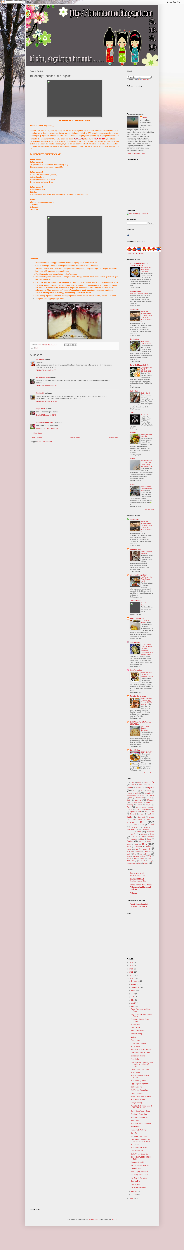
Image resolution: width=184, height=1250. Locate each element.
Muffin (133, 834)
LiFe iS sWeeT (135, 601)
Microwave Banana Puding (141, 1050)
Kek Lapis (141, 817)
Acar (132, 782)
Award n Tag (140, 787)
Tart (135, 858)
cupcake (149, 798)
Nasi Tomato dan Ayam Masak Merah (146, 579)
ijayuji (145, 117)
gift (137, 807)
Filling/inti (148, 805)
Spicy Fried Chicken (138, 1043)
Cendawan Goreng (138, 1056)
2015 (131, 963)
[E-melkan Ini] (65, 345)
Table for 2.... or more (138, 696)
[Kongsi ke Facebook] (73, 345)
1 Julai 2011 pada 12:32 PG (46, 415)
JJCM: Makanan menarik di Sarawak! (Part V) (147, 674)
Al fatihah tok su (146, 415)
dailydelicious (135, 391)
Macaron (147, 827)
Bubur (142, 795)
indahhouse (40, 360)
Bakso (135, 791)
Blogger (114, 1219)
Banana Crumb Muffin (139, 1148)
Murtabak (144, 834)
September (135, 987)
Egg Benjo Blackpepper (139, 1084)
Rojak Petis (135, 1120)
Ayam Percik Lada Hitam (140, 1069)
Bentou (129, 793)
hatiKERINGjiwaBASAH (45, 422)
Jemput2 (133, 814)
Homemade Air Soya (138, 1130)
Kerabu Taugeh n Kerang (140, 1165)
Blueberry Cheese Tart (139, 1175)
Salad (129, 847)
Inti (138, 809)
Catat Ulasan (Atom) (44, 442)
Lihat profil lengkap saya (136, 153)
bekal (149, 791)
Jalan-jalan (145, 809)
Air (153, 782)
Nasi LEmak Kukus (138, 1031)
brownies (148, 793)
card (131, 798)
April (133, 1003)
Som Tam (134, 1133)
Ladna (133, 1037)
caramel (151, 795)
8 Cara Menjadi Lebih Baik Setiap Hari (146, 488)
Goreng (144, 807)
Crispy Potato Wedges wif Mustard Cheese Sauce (140, 1140)
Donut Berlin (135, 1028)
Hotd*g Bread (136, 1184)
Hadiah (151, 807)
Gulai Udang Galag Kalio (140, 1154)
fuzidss (132, 484)
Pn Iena (133, 459)
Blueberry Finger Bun (139, 1114)
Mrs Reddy (40, 393)
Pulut (141, 841)
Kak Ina (133, 433)
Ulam (138, 863)
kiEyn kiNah (40, 409)
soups (129, 856)
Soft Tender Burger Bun (139, 1090)
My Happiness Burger (139, 1136)
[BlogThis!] (68, 345)
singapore (139, 851)
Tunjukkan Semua (149, 509)
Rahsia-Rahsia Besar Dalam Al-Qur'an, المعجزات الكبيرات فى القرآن (141, 887)
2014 (131, 966)
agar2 (146, 782)
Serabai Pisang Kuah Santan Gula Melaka (146, 269)
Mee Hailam (135, 1059)
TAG (149, 856)
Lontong (135, 827)
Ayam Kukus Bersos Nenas (141, 1096)
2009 (131, 1198)
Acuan (139, 782)
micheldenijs (93, 1219)
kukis (142, 825)
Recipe (129, 844)
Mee (139, 832)
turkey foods (131, 863)
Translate (145, 80)
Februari (134, 1191)
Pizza (142, 839)
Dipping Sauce (137, 802)
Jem (152, 811)
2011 (131, 975)
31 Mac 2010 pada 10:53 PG (46, 386)
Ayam (150, 787)
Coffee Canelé (146, 393)
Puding (130, 841)
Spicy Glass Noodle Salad (140, 1111)
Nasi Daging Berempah (139, 1172)
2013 (131, 969)
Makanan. (146, 829)
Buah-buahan (131, 795)
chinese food (140, 798)
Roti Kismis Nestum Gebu (140, 1053)
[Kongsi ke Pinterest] (75, 345)
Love (132, 413)
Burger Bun (135, 1144)
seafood (146, 849)
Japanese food (135, 812)
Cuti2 (128, 800)
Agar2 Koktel (135, 1040)
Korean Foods (137, 819)
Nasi (152, 834)
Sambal (139, 847)
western (146, 863)
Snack (147, 851)
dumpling (130, 805)
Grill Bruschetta (136, 1087)
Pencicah (150, 837)
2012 (131, 972)
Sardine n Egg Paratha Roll (141, 1124)
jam (153, 809)
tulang (150, 861)
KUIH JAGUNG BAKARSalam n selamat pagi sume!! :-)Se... (142, 1064)
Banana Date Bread (138, 1187)
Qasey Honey (135, 642)
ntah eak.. (134, 837)
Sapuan (148, 847)
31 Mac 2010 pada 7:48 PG (46, 370)
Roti (144, 844)
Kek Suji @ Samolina (139, 1178)
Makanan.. (130, 832)
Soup (147, 854)
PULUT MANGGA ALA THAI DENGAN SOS (147, 369)
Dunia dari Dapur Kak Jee (140, 365)
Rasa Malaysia (135, 291)
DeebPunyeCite (136, 670)
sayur (136, 849)
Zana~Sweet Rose (43, 377)
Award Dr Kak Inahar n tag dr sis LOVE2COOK (141, 1107)
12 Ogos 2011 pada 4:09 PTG (47, 428)
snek (128, 854)
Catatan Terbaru (37, 438)
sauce (129, 849)
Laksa (152, 825)
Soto (140, 854)
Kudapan (130, 822)
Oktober (134, 984)
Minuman (150, 832)
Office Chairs (139, 253)
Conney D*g (135, 1181)
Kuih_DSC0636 (132, 825)
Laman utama (75, 438)
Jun (132, 997)
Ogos (133, 990)
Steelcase (130, 253)
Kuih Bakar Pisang (138, 1100)
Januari (134, 1195)
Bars (142, 791)
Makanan (131, 829)
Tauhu (142, 858)
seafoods (130, 851)
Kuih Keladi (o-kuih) (138, 1081)
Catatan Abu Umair (137, 873)
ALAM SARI (134, 309)
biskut (137, 793)
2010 (131, 978)
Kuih (142, 822)
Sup (143, 856)
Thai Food (131, 861)
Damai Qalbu (135, 750)
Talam (129, 858)
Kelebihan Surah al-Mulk (138, 881)
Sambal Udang (136, 1034)
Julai (133, 994)
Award (129, 788)
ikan (131, 809)
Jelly (146, 811)
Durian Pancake (137, 1093)
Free (129, 807)
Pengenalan (133, 839)
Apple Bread (135, 1046)
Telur (149, 858)
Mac (133, 1006)
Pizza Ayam (135, 1024)
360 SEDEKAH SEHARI (137, 875)
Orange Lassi (136, 1168)
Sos (134, 854)
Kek (36, 348)
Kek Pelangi (135, 1127)
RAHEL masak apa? (137, 618)
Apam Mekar (135, 1072)
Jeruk (141, 814)
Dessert (150, 800)
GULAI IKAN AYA (146, 752)
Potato (149, 839)
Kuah (148, 819)
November (135, 981)
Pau (142, 837)
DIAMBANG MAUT (137, 879)
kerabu (151, 817)
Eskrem (139, 805)
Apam (148, 784)
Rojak (136, 844)
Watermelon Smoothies (139, 1117)
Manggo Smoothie (138, 1162)
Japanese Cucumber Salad (139, 293)
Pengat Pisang (136, 1103)
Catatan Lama (113, 438)
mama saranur (135, 549)
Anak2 (141, 784)
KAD (149, 814)
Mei (132, 1000)
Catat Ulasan (38, 433)
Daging (138, 800)
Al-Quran (133, 893)
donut (148, 802)
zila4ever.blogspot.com (138, 575)
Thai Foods (141, 861)
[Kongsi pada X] (70, 345)
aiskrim (133, 784)
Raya (149, 841)
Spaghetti (136, 856)
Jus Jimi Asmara (137, 1151)
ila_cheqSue (134, 339)
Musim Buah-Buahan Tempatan (145, 728)
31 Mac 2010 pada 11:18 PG (46, 402)
